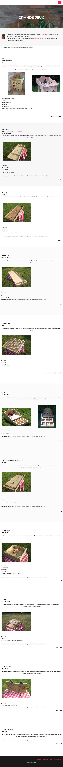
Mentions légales (57, 759)
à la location (43, 35)
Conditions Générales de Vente (44, 759)
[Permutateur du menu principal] (59, 2)
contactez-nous (36, 38)
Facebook (30, 47)
